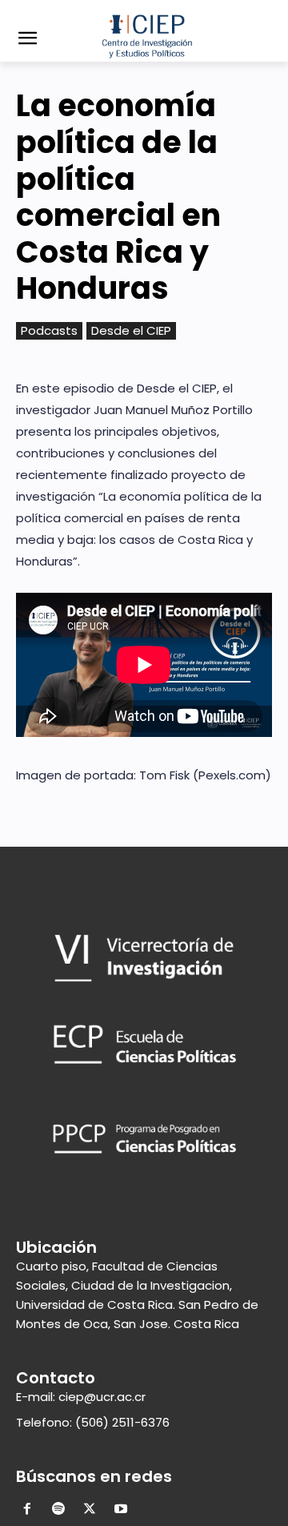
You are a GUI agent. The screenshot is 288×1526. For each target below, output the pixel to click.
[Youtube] (120, 1510)
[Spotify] (58, 1510)
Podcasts (49, 330)
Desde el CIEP (131, 330)
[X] (90, 1510)
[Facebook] (27, 1510)
